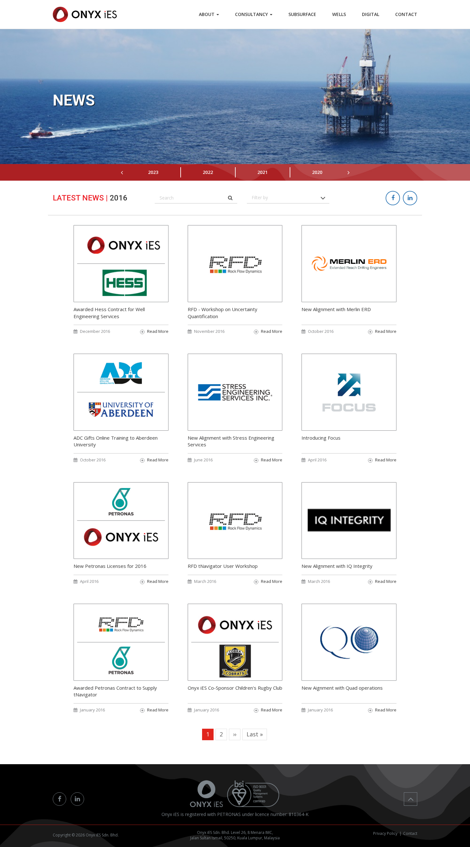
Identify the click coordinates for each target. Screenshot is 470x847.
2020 (317, 172)
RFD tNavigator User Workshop (223, 566)
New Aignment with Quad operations (342, 688)
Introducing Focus (321, 438)
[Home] (85, 14)
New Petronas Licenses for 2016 (110, 566)
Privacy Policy (385, 833)
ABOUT (207, 14)
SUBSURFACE (302, 14)
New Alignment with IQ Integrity (337, 566)
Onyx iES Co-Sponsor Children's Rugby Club (235, 688)
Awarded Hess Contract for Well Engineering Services (109, 312)
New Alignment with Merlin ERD (336, 309)
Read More (157, 331)
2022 (208, 172)
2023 (153, 172)
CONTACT (406, 14)
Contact (410, 833)
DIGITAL (370, 14)
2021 (262, 172)
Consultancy (252, 14)
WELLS (339, 14)
